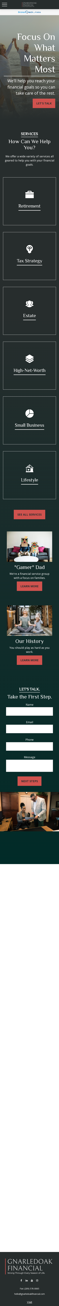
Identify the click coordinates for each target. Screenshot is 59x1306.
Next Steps (29, 781)
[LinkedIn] (27, 1280)
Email (29, 722)
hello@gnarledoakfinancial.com (29, 1293)
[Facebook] (21, 1280)
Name (29, 704)
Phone (29, 739)
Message (29, 757)
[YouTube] (32, 1280)
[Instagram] (37, 1280)
